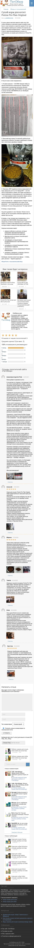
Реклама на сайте (7, 931)
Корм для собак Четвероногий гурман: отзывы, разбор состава (19, 855)
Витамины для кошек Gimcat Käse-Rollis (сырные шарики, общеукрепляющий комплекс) (24, 303)
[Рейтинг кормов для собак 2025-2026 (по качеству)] (8, 758)
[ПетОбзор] (12, 5)
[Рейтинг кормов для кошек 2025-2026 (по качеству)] (8, 751)
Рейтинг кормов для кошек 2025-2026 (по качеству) (19, 750)
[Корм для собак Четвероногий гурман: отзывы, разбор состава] (8, 856)
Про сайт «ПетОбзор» (8, 928)
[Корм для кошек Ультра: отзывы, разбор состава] (8, 841)
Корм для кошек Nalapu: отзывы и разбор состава (19, 862)
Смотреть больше (17, 832)
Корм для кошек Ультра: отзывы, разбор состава (19, 840)
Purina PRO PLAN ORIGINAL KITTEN (22, 283)
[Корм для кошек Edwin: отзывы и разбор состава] (8, 871)
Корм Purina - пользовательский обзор (12, 261)
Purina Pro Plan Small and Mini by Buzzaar (8, 300)
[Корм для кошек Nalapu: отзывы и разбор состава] (8, 864)
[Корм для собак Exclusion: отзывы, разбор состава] (8, 848)
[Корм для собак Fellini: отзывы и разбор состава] (8, 878)
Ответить (10, 482)
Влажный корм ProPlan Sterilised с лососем (8, 283)
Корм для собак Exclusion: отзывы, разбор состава (19, 847)
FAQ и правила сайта (8, 933)
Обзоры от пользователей (18, 9)
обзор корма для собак (10, 901)
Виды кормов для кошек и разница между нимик (17, 922)
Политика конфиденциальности (11, 936)
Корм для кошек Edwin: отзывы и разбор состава (19, 869)
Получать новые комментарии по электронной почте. (13, 729)
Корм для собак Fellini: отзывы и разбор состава (19, 877)
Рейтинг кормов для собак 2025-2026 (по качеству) (19, 757)
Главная (6, 9)
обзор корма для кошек (10, 899)
